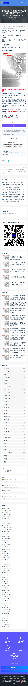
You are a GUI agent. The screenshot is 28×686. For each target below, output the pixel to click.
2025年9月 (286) (6, 531)
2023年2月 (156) (6, 598)
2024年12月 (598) (6, 551)
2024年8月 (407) (6, 560)
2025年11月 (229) (6, 527)
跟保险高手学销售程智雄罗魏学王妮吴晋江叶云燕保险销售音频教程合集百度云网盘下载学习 (17, 330)
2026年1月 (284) (6, 523)
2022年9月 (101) (6, 609)
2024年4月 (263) (6, 568)
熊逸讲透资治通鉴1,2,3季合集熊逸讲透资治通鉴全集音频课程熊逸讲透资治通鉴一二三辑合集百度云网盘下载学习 (18, 344)
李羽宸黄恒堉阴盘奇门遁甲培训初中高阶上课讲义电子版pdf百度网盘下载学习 (17, 258)
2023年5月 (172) (6, 592)
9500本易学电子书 (16, 15)
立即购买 (14, 125)
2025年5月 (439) (6, 540)
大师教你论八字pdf (18, 144)
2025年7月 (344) (6, 536)
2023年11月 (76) (6, 579)
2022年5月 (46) (6, 618)
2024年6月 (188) (6, 564)
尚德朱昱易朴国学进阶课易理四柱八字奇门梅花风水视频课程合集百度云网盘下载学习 (17, 317)
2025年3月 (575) (6, 544)
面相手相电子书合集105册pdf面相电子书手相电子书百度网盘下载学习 (18, 324)
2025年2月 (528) (6, 547)
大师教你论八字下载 (17, 146)
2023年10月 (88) (6, 581)
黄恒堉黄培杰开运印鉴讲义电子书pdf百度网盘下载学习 (17, 263)
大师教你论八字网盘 (7, 146)
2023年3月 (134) (6, 596)
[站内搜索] (17, 3)
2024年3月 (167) (6, 570)
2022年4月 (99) (6, 620)
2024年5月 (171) (6, 566)
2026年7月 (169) (6, 510)
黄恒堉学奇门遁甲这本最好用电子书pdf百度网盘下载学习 (17, 283)
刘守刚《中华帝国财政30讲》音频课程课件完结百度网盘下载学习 (17, 310)
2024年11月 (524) (6, 553)
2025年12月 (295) (6, 525)
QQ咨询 (14, 138)
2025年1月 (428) (6, 549)
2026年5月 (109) (6, 514)
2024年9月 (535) (6, 557)
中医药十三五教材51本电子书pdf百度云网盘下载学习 (17, 356)
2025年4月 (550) (6, 542)
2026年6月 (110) (6, 512)
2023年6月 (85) (6, 590)
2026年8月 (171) (6, 508)
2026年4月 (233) (6, 516)
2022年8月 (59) (6, 611)
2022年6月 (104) (6, 616)
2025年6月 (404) (6, 538)
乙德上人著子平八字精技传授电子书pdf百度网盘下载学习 (7, 171)
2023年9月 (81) (6, 583)
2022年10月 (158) (6, 607)
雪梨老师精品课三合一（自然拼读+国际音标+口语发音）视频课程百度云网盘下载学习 (17, 337)
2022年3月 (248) (6, 622)
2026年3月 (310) (6, 519)
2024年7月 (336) (6, 562)
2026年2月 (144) (6, 521)
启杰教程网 (9, 26)
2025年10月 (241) (6, 529)
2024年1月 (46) (6, 575)
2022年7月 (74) (6, 613)
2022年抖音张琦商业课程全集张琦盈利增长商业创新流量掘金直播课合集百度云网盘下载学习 (18, 304)
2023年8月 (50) (6, 585)
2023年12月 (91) (6, 577)
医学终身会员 (14, 667)
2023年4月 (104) (6, 594)
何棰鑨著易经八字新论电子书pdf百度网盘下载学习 (20, 171)
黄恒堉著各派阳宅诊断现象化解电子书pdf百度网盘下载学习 (17, 271)
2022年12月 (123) (6, 603)
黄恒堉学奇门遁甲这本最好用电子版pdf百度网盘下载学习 (17, 277)
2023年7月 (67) (6, 588)
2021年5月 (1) (5, 626)
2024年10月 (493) (6, 555)
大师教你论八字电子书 (7, 144)
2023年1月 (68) (6, 601)
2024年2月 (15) (6, 572)
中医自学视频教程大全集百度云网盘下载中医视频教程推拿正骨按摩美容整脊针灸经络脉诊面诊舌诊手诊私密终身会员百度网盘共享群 (17, 350)
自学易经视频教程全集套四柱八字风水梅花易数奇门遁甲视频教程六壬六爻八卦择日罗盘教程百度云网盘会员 (17, 297)
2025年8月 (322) (6, 534)
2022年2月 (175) (6, 624)
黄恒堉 (4, 142)
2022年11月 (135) (6, 605)
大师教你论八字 (10, 142)
